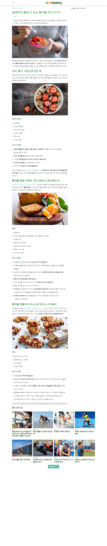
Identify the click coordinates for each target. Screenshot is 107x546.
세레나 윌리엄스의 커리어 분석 (84, 432)
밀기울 (54, 61)
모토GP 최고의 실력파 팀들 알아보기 (42, 461)
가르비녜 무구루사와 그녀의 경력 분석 (63, 461)
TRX (13, 457)
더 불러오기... (53, 466)
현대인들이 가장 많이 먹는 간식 (34, 308)
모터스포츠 (35, 457)
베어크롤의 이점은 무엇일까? (42, 432)
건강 (13, 429)
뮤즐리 (21, 359)
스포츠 (76, 429)
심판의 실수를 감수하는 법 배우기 (85, 461)
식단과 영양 (14, 8)
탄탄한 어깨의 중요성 (62, 431)
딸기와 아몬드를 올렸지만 (32, 170)
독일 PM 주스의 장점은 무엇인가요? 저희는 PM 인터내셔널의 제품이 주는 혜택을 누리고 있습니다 (22, 433)
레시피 (20, 8)
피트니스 (35, 429)
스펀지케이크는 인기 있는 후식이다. (24, 185)
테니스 (55, 457)
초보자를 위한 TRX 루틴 (21, 460)
